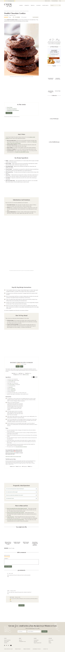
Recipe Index (45, 5)
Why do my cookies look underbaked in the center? (14, 495)
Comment (6, 558)
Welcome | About (47, 0)
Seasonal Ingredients (7, 640)
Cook (5, 638)
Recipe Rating (7, 555)
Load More (21, 605)
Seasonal (20, 640)
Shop (60, 0)
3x (36, 377)
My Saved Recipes (55, 0)
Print (18, 366)
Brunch (32, 5)
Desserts (27, 5)
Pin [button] (21, 366)
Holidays (38, 5)
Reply (8, 576)
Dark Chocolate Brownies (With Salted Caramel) (17, 508)
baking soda (13, 389)
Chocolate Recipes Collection (21, 446)
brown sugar (11, 380)
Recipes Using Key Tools (37, 642)
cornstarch (13, 388)
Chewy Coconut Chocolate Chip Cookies (15, 512)
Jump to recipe (35, 17)
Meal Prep (5, 642)
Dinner (20, 5)
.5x (32, 377)
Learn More (58, 43)
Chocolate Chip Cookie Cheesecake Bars (15, 519)
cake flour (11, 387)
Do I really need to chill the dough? (12, 491)
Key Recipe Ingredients (12, 108)
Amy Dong (6, 15)
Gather (50, 638)
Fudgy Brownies (10, 516)
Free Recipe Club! (11, 0)
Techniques (35, 641)
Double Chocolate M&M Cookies (22, 151)
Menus (50, 641)
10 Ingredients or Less (22, 641)
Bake (20, 638)
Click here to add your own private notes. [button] (13, 456)
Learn (35, 638)
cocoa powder (12, 384)
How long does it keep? (10, 498)
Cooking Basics (36, 640)
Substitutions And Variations (13, 110)
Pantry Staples (6, 641)
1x (33, 377)
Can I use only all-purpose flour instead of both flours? (15, 488)
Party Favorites (51, 640)
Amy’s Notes (9, 107)
